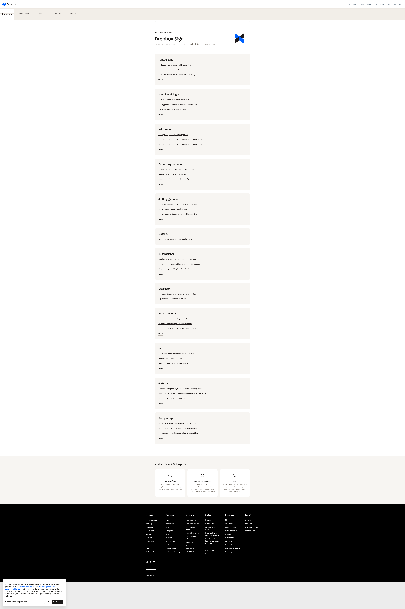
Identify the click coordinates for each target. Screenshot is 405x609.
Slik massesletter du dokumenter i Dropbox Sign (177, 204)
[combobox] (204, 19)
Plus (167, 520)
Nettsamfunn (366, 4)
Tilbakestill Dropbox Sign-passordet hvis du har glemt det (181, 389)
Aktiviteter (229, 524)
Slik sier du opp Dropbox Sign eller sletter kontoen (178, 328)
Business (168, 527)
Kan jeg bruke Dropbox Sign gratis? (172, 319)
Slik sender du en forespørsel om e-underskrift (176, 354)
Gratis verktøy (150, 552)
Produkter (56, 12)
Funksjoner (150, 531)
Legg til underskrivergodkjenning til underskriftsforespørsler (182, 393)
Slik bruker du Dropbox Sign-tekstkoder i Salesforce (179, 264)
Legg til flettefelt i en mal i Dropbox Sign (174, 179)
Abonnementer (170, 548)
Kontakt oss (209, 524)
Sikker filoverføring (192, 533)
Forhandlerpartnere (232, 545)
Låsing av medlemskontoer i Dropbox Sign (175, 65)
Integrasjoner (150, 527)
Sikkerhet (149, 538)
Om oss (248, 520)
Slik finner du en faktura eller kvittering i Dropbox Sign (180, 139)
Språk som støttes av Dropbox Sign (172, 109)
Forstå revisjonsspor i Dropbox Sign (172, 398)
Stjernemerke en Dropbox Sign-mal (172, 299)
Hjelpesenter (352, 4)
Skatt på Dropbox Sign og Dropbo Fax (173, 135)
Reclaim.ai (169, 545)
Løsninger (149, 534)
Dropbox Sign (170, 541)
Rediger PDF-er (190, 542)
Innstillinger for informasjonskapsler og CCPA (212, 541)
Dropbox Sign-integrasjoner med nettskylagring (177, 259)
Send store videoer (192, 524)
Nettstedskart (210, 550)
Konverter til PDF (191, 552)
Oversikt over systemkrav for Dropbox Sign (175, 239)
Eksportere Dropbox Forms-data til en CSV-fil (176, 169)
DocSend (168, 538)
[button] (157, 19)
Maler (148, 548)
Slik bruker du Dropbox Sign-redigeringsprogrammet (179, 428)
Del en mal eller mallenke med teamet (173, 363)
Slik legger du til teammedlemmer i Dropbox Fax (177, 105)
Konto (41, 12)
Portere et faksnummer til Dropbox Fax (173, 100)
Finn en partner (230, 552)
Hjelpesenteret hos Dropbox (163, 32)
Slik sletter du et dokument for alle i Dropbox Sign (178, 214)
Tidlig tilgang (150, 541)
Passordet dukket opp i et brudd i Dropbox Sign (177, 75)
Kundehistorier (230, 527)
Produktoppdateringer (173, 552)
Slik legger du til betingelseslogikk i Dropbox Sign (178, 433)
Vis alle (160, 80)
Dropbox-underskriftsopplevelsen (171, 358)
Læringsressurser (211, 554)
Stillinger (248, 524)
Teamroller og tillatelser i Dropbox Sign (173, 70)
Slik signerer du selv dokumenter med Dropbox (177, 423)
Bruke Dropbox (24, 12)
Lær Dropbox (379, 4)
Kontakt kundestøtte (395, 4)
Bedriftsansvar (250, 531)
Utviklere (228, 534)
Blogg (227, 520)
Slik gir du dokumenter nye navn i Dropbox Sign (177, 294)
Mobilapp (149, 524)
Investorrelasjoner (251, 527)
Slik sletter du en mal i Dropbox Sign (172, 209)
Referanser (229, 541)
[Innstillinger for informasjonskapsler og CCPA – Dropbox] (34, 592)
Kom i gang (73, 12)
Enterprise (169, 531)
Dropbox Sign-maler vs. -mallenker (172, 174)
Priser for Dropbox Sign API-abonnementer (175, 324)
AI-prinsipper (210, 547)
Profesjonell (169, 524)
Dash (167, 534)
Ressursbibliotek (231, 531)
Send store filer (190, 520)
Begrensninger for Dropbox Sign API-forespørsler (178, 269)
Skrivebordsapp (151, 520)
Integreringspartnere (232, 548)
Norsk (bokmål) (150, 575)
